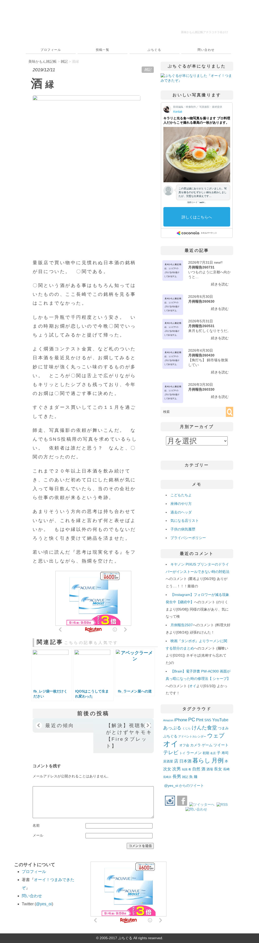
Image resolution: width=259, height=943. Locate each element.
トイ (182, 753)
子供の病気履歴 (182, 529)
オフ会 (184, 745)
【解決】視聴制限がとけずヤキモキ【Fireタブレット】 (129, 736)
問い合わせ (206, 50)
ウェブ (216, 735)
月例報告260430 (201, 355)
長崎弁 (167, 776)
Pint (199, 719)
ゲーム (207, 745)
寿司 (225, 753)
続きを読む (220, 284)
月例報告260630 (201, 301)
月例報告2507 (181, 625)
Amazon (168, 720)
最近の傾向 (59, 725)
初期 (206, 753)
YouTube (220, 719)
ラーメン (194, 753)
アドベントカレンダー (192, 736)
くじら (186, 728)
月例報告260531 (201, 326)
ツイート (221, 745)
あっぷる (172, 727)
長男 (176, 776)
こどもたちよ (181, 495)
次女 (167, 769)
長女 (218, 769)
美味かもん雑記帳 (204, 32)
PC (191, 719)
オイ (192, 686)
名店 (213, 753)
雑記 (147, 70)
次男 (176, 769)
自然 (196, 769)
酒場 (209, 769)
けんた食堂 (204, 727)
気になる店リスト (184, 521)
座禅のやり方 (181, 504)
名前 (36, 825)
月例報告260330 (201, 389)
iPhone (180, 719)
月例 (217, 760)
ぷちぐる (154, 50)
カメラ (195, 745)
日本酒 (185, 761)
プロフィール (50, 50)
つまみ (223, 728)
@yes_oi (44, 904)
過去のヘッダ (181, 512)
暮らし (201, 760)
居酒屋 (168, 761)
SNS (207, 720)
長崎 (226, 769)
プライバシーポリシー (188, 538)
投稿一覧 (103, 50)
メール (38, 835)
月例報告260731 (201, 267)
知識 (184, 769)
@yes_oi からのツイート (184, 785)
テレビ (170, 752)
